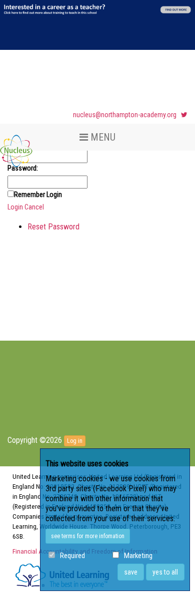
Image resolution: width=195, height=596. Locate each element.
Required (72, 556)
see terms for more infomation (87, 536)
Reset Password (54, 226)
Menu (102, 137)
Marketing (138, 556)
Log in (74, 440)
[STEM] (16, 143)
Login (15, 207)
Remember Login (38, 195)
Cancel (34, 207)
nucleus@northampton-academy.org (124, 115)
